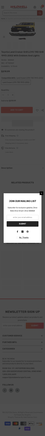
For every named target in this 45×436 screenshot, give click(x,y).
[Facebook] (17, 231)
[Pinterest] (27, 231)
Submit (22, 224)
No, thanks (24, 238)
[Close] (41, 193)
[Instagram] (22, 231)
